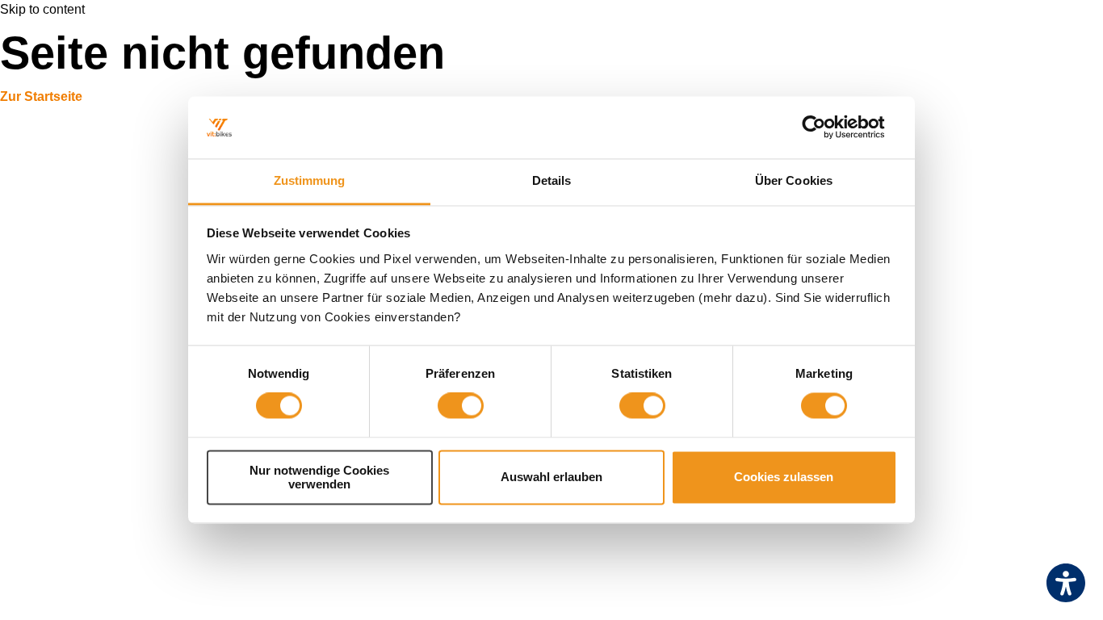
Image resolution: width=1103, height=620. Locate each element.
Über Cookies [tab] (793, 180)
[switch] (461, 406)
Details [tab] (552, 180)
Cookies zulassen (783, 477)
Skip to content (42, 9)
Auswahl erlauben (551, 477)
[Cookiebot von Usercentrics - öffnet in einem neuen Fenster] (826, 127)
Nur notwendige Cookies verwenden (319, 477)
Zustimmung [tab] (310, 180)
